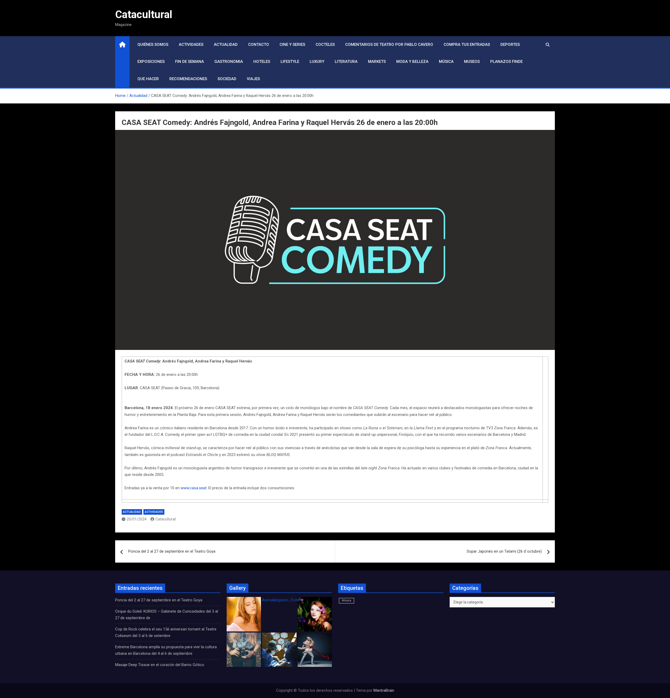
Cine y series (292, 44)
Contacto (258, 44)
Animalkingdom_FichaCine (285, 600)
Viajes (253, 78)
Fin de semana (189, 61)
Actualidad (226, 44)
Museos (472, 61)
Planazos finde (506, 61)
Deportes (510, 44)
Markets (377, 61)
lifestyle (290, 61)
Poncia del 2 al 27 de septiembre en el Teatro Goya (171, 551)
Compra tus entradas (467, 44)
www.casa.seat (193, 488)
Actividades (191, 44)
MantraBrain (383, 690)
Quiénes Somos (152, 44)
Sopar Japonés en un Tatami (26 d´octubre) (504, 551)
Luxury (317, 61)
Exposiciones (151, 61)
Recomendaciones (188, 78)
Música (446, 61)
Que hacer (148, 78)
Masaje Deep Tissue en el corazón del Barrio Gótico (160, 664)
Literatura (346, 61)
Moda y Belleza (412, 61)
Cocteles (325, 44)
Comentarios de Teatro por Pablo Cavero (389, 44)
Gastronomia (228, 61)
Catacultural (143, 14)
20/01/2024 (137, 519)
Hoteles (261, 61)
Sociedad (226, 78)
